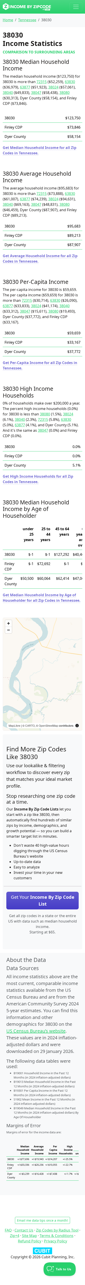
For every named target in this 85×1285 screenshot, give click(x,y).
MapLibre (14, 725)
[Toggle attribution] (77, 725)
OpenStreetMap (48, 725)
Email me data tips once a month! (42, 1220)
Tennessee (27, 19)
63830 (70, 81)
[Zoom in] (8, 623)
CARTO (30, 725)
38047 (36, 92)
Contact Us (24, 1230)
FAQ (8, 1230)
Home (8, 19)
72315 (41, 81)
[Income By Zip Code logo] (27, 7)
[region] (42, 674)
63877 (25, 87)
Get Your (42, 900)
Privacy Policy (55, 1241)
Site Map (29, 1235)
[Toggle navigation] (76, 6)
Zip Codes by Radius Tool (57, 1230)
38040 (8, 92)
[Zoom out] (8, 630)
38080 (64, 92)
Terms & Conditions (56, 1235)
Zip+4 (14, 1235)
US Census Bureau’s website (36, 1031)
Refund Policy (29, 1241)
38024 (53, 87)
